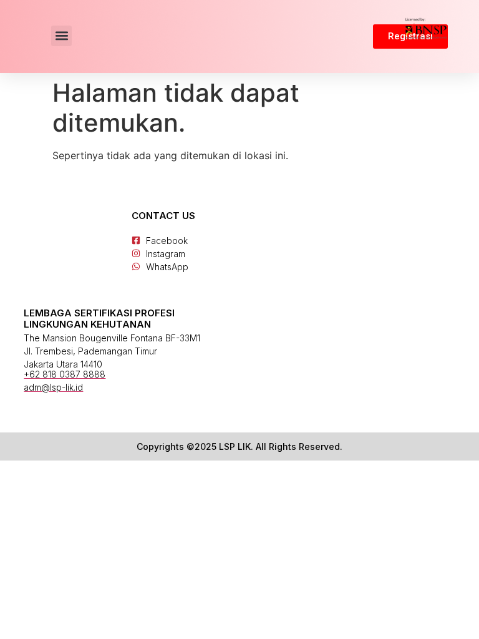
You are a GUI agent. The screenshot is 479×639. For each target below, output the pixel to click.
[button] (61, 36)
